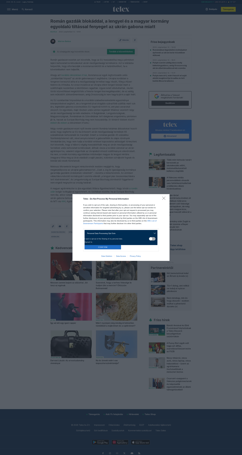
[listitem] (120, 233)
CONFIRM (103, 247)
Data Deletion (106, 256)
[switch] (152, 239)
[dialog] (121, 227)
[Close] (164, 199)
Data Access (121, 256)
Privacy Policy (135, 256)
